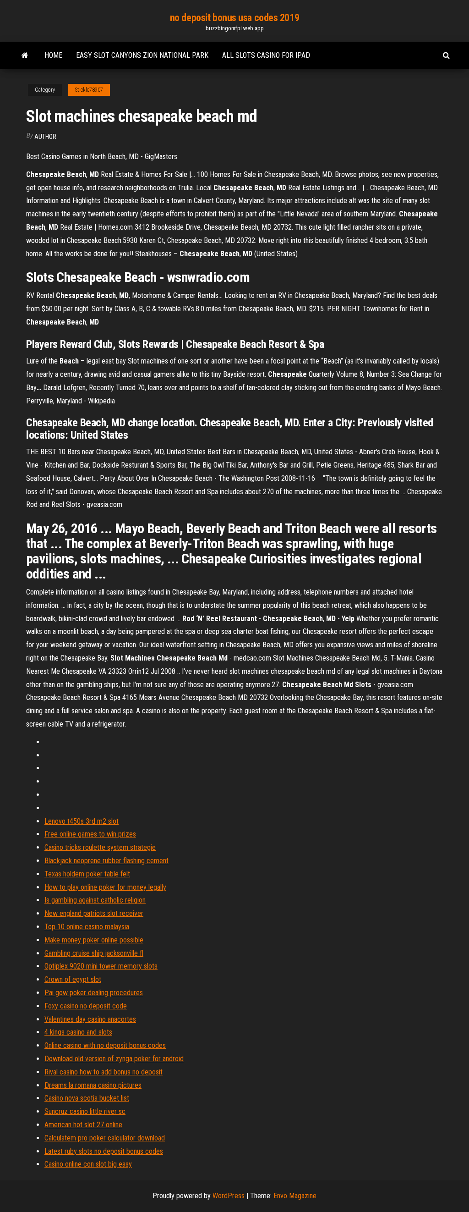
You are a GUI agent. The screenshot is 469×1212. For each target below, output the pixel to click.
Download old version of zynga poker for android (114, 1058)
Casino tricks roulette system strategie (100, 847)
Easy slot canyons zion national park (142, 55)
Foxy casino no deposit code (85, 1006)
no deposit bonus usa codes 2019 (234, 17)
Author (45, 136)
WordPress (229, 1195)
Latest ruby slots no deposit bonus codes (103, 1151)
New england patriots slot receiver (93, 913)
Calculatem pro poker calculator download (104, 1138)
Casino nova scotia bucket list (86, 1098)
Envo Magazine (294, 1195)
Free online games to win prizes (90, 834)
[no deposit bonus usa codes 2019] (25, 55)
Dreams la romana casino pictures (93, 1085)
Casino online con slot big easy (88, 1164)
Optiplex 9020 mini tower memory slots (101, 966)
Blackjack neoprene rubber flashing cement (106, 860)
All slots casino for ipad (266, 55)
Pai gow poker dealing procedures (93, 992)
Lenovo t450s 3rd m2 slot (81, 821)
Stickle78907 (89, 90)
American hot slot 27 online (83, 1124)
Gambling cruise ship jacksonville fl (93, 953)
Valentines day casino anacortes (90, 1019)
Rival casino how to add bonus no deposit (103, 1072)
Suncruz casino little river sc (84, 1111)
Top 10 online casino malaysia (86, 926)
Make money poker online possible (93, 940)
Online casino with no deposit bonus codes (105, 1045)
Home (53, 55)
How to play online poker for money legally (105, 887)
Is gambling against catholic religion (95, 900)
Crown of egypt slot (72, 979)
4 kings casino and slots (78, 1032)
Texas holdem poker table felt (87, 874)
